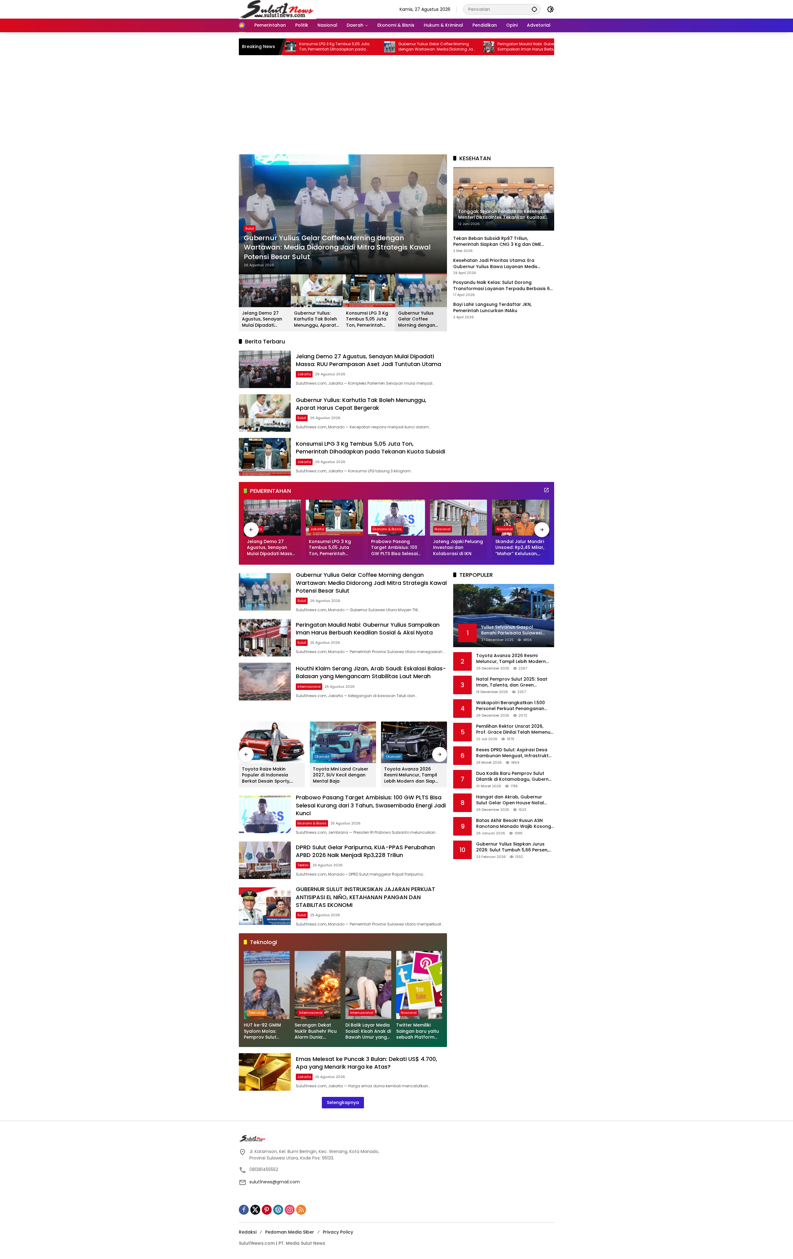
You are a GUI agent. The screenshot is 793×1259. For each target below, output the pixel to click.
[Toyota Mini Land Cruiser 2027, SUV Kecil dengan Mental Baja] (343, 742)
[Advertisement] (396, 107)
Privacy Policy (338, 1232)
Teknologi (256, 1012)
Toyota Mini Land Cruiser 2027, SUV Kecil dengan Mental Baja (340, 775)
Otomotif (322, 756)
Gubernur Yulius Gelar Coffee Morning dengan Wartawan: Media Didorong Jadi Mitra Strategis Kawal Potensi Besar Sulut (365, 47)
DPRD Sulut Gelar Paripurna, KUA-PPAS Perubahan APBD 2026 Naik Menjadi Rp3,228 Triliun (365, 851)
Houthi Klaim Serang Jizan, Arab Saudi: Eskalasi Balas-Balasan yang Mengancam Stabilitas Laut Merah (371, 672)
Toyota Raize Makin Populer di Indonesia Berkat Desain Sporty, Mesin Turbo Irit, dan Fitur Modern (270, 775)
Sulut (301, 417)
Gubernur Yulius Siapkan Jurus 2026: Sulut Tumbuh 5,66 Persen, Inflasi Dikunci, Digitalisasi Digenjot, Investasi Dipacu (515, 847)
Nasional (442, 529)
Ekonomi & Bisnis (387, 529)
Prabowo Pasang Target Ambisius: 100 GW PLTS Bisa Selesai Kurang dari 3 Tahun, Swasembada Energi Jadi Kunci (394, 548)
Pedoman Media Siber (289, 1232)
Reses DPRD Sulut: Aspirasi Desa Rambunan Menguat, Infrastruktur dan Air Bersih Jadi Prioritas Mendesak (514, 753)
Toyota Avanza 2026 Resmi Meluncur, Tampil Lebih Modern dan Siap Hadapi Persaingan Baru (411, 775)
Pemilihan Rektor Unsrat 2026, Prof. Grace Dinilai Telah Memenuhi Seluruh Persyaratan (515, 729)
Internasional (309, 686)
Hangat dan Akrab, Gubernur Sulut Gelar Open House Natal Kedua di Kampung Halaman (510, 800)
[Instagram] (290, 1210)
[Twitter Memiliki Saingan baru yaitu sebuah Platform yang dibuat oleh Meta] (419, 985)
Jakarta (252, 237)
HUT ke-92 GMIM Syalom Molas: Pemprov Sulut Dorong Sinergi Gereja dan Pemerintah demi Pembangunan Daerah (263, 1031)
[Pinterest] (267, 1210)
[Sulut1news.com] (277, 9)
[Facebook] (244, 1210)
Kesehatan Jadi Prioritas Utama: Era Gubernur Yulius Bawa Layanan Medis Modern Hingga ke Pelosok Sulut (495, 264)
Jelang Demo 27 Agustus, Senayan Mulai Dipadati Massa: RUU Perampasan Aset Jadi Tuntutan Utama (334, 252)
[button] (534, 9)
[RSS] (301, 1210)
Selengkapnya (343, 1102)
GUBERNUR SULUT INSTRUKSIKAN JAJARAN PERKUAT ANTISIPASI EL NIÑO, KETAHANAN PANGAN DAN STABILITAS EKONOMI (365, 896)
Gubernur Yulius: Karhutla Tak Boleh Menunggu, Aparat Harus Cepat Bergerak (315, 319)
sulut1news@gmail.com (274, 1182)
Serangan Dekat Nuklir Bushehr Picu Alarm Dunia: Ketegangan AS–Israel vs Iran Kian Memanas (316, 1031)
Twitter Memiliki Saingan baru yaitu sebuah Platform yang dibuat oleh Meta (417, 1031)
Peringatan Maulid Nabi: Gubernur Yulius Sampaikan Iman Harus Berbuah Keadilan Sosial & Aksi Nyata (463, 47)
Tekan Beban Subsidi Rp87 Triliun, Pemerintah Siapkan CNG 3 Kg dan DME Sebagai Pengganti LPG (497, 242)
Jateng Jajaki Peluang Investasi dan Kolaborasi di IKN (458, 548)
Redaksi (247, 1232)
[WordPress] (278, 1210)
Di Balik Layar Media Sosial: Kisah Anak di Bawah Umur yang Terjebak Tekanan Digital (368, 1031)
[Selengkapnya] (546, 490)
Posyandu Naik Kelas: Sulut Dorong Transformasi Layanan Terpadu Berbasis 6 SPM (501, 286)
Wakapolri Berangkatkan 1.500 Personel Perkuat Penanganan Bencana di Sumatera (510, 706)
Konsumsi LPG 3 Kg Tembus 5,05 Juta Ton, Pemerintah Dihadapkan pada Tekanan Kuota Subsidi (367, 319)
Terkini (303, 865)
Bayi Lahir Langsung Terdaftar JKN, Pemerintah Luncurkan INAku (492, 308)
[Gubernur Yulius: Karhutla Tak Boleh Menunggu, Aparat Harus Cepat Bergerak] (265, 413)
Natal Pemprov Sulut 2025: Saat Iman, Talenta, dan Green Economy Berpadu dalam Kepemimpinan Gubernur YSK (511, 682)
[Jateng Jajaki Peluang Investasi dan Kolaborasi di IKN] (458, 518)
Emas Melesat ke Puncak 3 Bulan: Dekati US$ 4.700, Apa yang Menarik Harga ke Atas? (366, 1063)
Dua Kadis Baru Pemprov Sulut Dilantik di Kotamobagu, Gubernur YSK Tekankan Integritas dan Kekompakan (514, 777)
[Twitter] (255, 1210)
